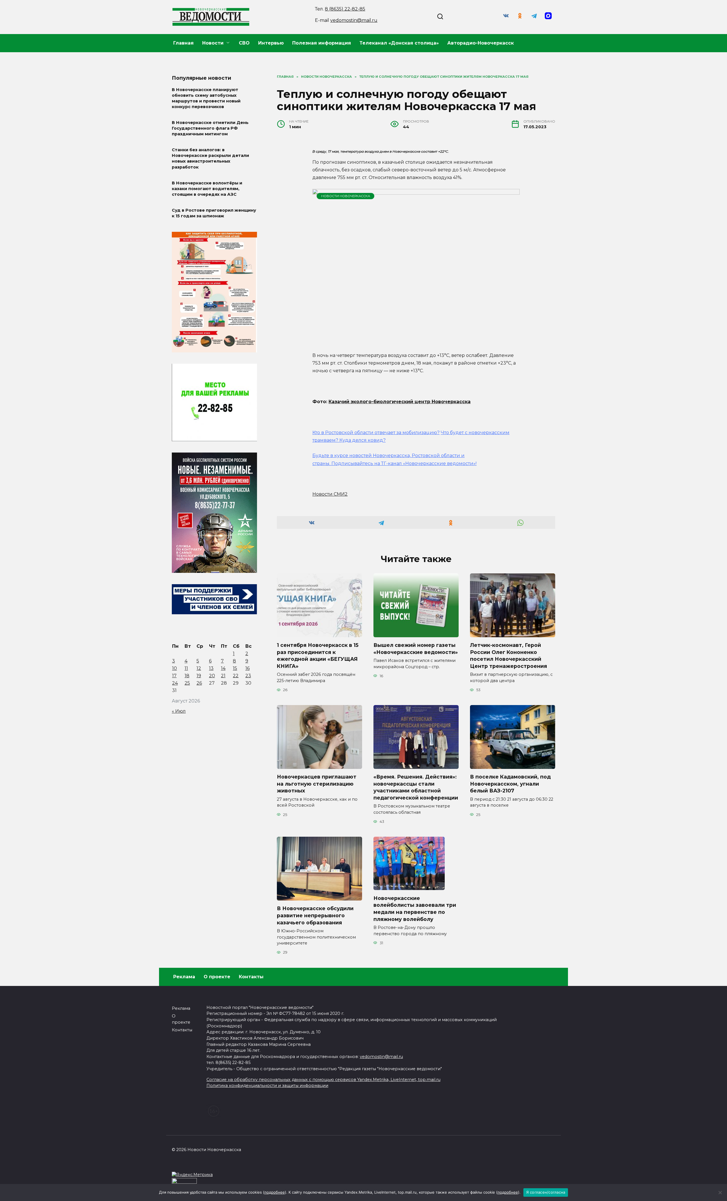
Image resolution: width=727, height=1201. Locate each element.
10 (174, 668)
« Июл (179, 711)
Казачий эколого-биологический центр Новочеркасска (400, 401)
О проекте (217, 976)
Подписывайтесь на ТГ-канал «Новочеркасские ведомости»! (404, 463)
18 (187, 675)
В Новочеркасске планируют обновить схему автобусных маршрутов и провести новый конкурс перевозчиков (206, 98)
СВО (244, 43)
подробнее (274, 1192)
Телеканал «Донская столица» (399, 43)
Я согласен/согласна (545, 1192)
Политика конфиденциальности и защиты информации (267, 1085)
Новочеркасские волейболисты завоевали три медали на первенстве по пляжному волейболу (414, 908)
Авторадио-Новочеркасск (480, 43)
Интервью (271, 43)
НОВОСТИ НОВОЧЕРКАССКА (345, 196)
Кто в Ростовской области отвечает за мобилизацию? (376, 432)
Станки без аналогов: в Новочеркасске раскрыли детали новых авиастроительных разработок (210, 159)
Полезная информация (321, 43)
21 (223, 675)
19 (199, 675)
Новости (212, 43)
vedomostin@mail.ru (353, 20)
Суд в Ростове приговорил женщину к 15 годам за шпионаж (214, 213)
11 (186, 668)
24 (175, 683)
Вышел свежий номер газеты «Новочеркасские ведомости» (415, 648)
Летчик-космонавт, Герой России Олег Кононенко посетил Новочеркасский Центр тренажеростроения (508, 655)
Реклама (184, 976)
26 (199, 683)
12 (199, 668)
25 (187, 683)
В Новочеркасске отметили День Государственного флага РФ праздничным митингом (210, 128)
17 (174, 675)
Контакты (251, 976)
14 (223, 668)
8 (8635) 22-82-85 (345, 9)
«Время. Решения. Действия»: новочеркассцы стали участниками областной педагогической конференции (415, 787)
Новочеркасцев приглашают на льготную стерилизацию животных (316, 784)
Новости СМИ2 (330, 494)
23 (248, 675)
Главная (183, 43)
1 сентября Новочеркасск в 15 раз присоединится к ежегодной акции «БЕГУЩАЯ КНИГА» (317, 655)
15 (235, 668)
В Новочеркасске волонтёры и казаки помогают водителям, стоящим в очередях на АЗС (207, 188)
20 (212, 675)
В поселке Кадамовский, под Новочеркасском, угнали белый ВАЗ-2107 (510, 784)
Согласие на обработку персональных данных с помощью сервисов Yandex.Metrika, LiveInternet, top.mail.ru (323, 1079)
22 (236, 675)
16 (247, 668)
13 (211, 668)
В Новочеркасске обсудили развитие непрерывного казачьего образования (315, 915)
